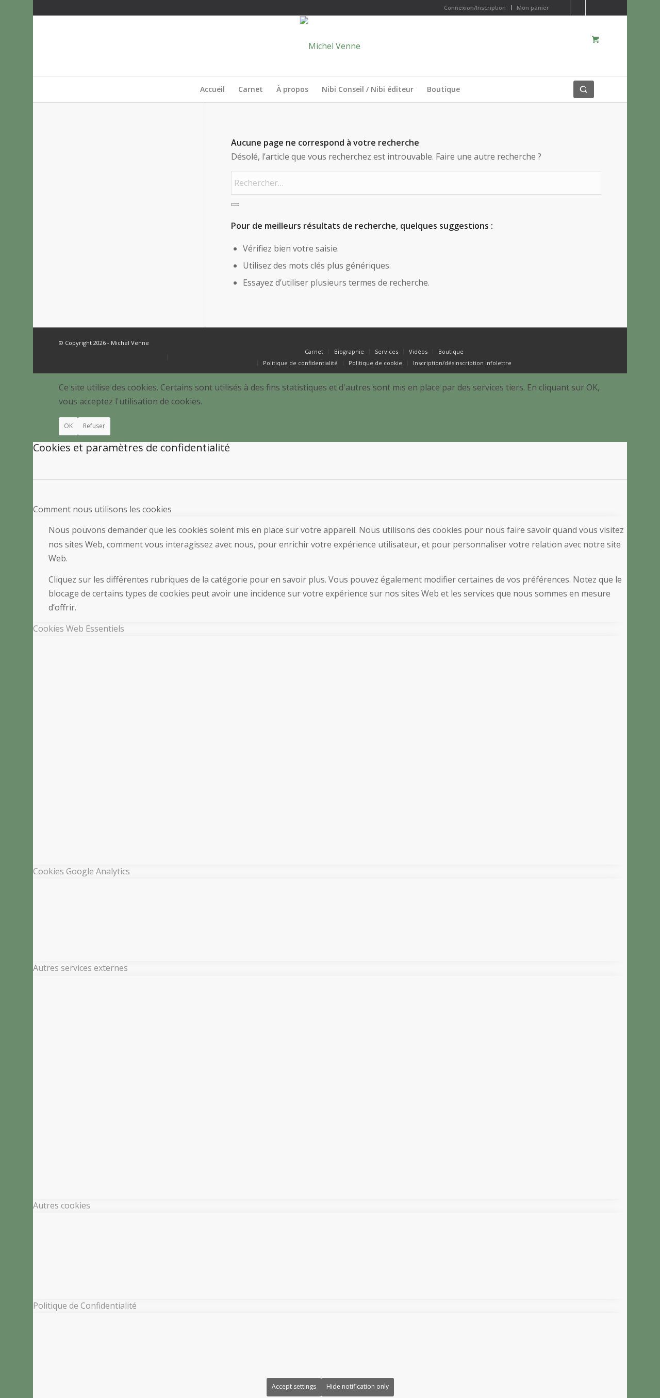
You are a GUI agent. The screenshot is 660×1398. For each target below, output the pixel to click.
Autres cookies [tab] (61, 1205)
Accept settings (294, 1386)
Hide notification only (357, 1386)
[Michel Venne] (330, 46)
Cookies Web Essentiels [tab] (78, 628)
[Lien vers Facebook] (577, 7)
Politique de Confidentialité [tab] (85, 1305)
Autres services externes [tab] (80, 967)
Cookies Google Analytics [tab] (81, 871)
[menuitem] (475, 7)
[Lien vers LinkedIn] (593, 7)
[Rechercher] (583, 89)
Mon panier (533, 7)
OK (68, 425)
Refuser (94, 425)
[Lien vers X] (562, 7)
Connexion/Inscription (475, 7)
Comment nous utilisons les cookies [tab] (102, 509)
